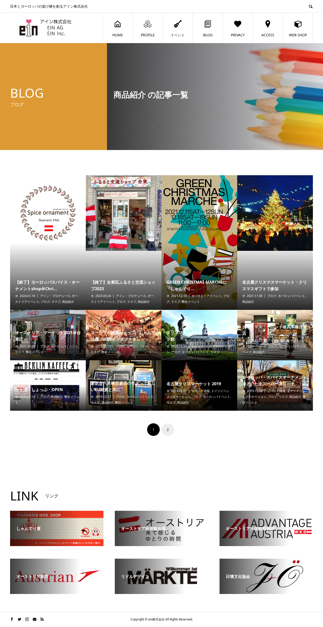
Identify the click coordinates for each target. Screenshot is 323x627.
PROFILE (148, 35)
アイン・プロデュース (55, 296)
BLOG (207, 35)
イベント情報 (276, 340)
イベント (178, 35)
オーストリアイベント (207, 296)
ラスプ (56, 302)
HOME (117, 35)
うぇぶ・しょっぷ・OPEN (39, 389)
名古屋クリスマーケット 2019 (194, 383)
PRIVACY (238, 35)
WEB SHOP (298, 35)
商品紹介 (68, 302)
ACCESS (267, 35)
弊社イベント (191, 302)
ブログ (45, 302)
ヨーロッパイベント (291, 296)
